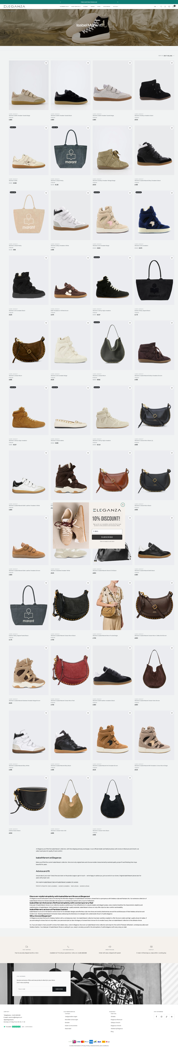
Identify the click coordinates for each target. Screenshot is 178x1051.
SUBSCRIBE (107, 537)
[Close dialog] (122, 504)
